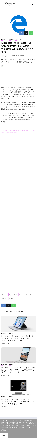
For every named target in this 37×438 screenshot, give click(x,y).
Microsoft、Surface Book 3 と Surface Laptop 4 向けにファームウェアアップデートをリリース (18, 369)
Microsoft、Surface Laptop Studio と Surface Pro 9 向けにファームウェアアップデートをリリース (17, 338)
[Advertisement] (18, 213)
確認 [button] (4, 435)
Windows (11, 39)
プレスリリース (18, 39)
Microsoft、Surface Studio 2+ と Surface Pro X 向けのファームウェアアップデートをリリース (17, 401)
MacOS (15, 294)
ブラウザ (11, 298)
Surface (11, 333)
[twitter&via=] (26, 33)
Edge (10, 294)
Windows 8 (4, 298)
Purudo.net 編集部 (10, 56)
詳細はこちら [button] (5, 430)
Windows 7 (28, 294)
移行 (17, 298)
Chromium (4, 294)
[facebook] (21, 33)
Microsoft (4, 39)
